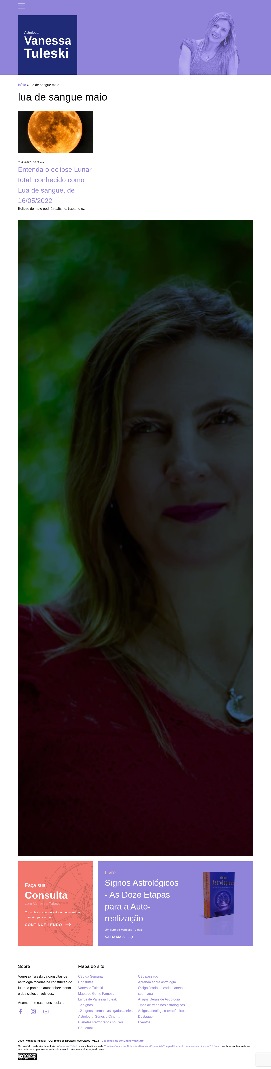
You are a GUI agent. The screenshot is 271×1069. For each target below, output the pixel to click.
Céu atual (85, 1028)
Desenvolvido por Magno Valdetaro (123, 1040)
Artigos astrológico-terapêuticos (161, 1011)
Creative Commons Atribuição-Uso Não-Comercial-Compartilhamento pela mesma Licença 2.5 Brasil (162, 1046)
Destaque (145, 1016)
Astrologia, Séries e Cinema (99, 1016)
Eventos (144, 1022)
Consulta (46, 895)
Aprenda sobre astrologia (157, 982)
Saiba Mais (115, 937)
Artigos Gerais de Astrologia (159, 999)
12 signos (85, 1005)
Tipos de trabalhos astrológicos (161, 1005)
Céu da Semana (90, 976)
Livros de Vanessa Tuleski (98, 999)
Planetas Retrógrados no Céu (100, 1022)
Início (22, 85)
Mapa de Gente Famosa (96, 993)
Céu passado (148, 976)
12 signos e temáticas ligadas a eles (105, 1011)
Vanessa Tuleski (90, 988)
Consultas (85, 982)
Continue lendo (43, 925)
